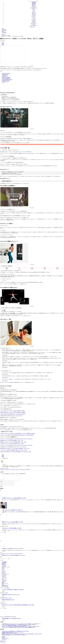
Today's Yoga (34, 4)
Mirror (1, 469)
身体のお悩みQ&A (34, 25)
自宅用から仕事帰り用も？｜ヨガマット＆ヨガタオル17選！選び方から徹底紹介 (12, 412)
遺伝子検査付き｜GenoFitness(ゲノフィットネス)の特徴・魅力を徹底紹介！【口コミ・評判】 (14, 448)
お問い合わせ (4, 639)
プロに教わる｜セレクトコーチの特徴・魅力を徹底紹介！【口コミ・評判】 (12, 443)
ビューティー (34, 16)
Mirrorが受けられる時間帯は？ (6, 77)
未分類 (34, 22)
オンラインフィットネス (41, 68)
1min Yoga (33, 3)
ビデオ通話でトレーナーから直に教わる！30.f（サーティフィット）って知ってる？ (13, 446)
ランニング (33, 20)
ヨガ (27, 469)
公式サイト (33, 65)
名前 (1, 481)
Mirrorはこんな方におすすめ (6, 73)
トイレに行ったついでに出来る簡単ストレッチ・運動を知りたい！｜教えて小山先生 (13, 589)
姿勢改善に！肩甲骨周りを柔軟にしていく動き (8, 599)
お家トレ (33, 8)
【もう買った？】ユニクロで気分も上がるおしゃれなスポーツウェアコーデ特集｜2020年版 (16, 627)
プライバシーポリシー (5, 638)
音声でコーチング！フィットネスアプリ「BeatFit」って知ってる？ (12, 553)
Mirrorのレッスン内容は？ (6, 78)
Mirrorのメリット (4, 75)
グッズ (34, 9)
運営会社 (3, 637)
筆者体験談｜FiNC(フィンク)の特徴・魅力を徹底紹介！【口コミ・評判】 (11, 440)
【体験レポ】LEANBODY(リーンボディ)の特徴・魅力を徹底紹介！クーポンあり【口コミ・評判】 (15, 451)
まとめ (3, 82)
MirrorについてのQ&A (5, 81)
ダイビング (33, 13)
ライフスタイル (33, 19)
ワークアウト (34, 21)
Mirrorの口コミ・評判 (5, 80)
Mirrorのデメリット (5, 76)
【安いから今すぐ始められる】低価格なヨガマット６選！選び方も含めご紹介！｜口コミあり (16, 624)
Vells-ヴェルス (3, 641)
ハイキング (33, 15)
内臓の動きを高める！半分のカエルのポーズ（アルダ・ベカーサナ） (11, 594)
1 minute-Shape (34, 2)
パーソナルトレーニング (22, 469)
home (3, 28)
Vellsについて (34, 5)
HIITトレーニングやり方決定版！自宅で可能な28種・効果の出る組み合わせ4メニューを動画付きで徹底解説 (19, 626)
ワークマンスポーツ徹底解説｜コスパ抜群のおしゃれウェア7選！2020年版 (13, 625)
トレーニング (34, 14)
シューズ (33, 11)
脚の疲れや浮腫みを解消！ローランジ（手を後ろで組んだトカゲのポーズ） (11, 618)
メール (1, 483)
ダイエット (33, 12)
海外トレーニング (34, 23)
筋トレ (29, 469)
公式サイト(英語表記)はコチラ (5, 144)
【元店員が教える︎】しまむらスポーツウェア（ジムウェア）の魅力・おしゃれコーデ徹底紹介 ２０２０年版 (19, 623)
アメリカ (4, 469)
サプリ (34, 10)
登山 (33, 24)
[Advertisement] (26, 88)
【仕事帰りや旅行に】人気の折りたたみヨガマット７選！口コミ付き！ (11, 415)
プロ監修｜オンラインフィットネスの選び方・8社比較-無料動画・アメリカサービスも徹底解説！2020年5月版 (17, 433)
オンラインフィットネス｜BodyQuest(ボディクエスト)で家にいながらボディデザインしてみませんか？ (16, 438)
